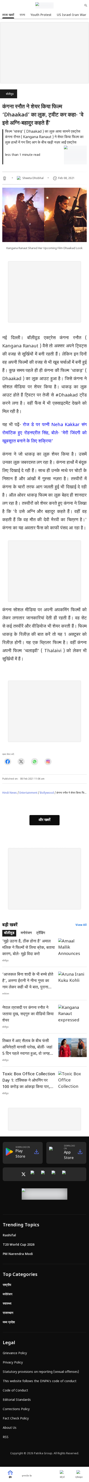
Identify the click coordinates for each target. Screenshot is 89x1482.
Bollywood (47, 793)
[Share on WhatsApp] (34, 761)
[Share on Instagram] (48, 761)
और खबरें (44, 820)
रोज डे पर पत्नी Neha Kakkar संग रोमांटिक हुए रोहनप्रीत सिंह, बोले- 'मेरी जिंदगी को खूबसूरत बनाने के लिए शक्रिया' (44, 433)
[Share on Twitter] (21, 761)
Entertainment (28, 793)
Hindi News (9, 793)
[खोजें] (86, 5)
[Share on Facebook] (7, 761)
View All (81, 925)
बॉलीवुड (9, 94)
